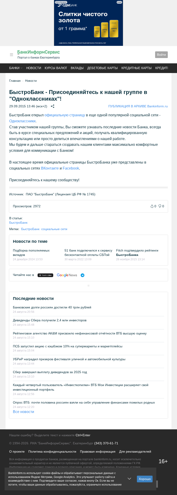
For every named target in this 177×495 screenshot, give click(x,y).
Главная (15, 80)
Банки (14, 68)
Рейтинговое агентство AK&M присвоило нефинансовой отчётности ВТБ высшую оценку (80, 333)
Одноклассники (22, 121)
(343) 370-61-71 (106, 443)
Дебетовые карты (102, 68)
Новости (33, 68)
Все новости (23, 412)
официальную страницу (64, 115)
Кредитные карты (136, 68)
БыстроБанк (18, 222)
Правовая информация (97, 451)
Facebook (71, 168)
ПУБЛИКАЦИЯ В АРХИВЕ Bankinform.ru (138, 106)
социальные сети (54, 229)
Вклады (77, 68)
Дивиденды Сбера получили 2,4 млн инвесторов (49, 320)
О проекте (17, 451)
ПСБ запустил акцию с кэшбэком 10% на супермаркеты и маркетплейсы (67, 346)
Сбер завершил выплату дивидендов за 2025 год (50, 372)
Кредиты (162, 68)
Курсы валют (56, 68)
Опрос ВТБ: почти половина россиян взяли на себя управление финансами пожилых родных (84, 402)
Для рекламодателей (135, 451)
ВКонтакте (50, 168)
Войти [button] (161, 54)
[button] (11, 54)
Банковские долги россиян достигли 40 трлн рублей (52, 307)
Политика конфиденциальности (52, 451)
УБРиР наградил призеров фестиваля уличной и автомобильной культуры (69, 359)
